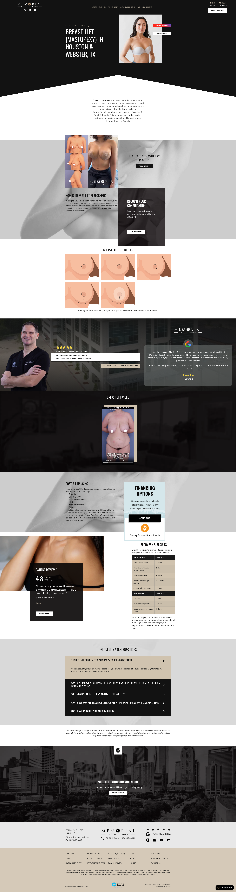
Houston (212, 3)
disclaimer (168, 884)
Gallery (122, 7)
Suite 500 (79, 830)
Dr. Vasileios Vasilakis (115, 115)
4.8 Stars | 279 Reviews (162, 834)
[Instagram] (24, 10)
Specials (133, 7)
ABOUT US (94, 7)
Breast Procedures (73, 26)
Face (109, 7)
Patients (127, 7)
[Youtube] (35, 10)
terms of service (156, 884)
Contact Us (149, 7)
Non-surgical (114, 7)
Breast (100, 7)
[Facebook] (29, 10)
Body (105, 7)
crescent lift (77, 266)
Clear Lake (222, 3)
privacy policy (148, 884)
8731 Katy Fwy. (70, 830)
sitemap (163, 884)
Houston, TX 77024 (71, 833)
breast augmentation (119, 296)
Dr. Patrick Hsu (135, 112)
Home (66, 26)
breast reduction (135, 311)
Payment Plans (141, 7)
